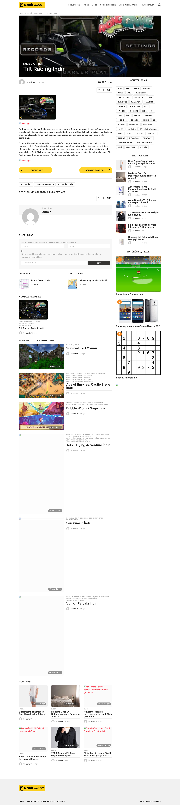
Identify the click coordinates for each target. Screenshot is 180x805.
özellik (143, 147)
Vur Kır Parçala (86, 596)
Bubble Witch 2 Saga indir (99, 404)
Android (69, 403)
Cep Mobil (61, 801)
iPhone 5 (148, 115)
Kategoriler (148, 5)
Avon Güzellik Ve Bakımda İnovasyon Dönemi (32, 757)
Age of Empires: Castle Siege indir (79, 375)
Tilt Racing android (45, 184)
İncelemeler (74, 5)
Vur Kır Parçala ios (73, 598)
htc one (121, 111)
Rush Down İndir (40, 280)
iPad (128, 115)
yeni (120, 147)
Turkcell (151, 134)
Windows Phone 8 (144, 143)
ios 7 (120, 115)
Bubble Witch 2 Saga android (77, 404)
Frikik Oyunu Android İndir (130, 294)
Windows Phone (125, 143)
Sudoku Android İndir (127, 377)
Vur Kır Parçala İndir (81, 603)
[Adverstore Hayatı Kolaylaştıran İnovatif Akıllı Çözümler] (98, 696)
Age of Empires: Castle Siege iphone (79, 381)
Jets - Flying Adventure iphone (78, 442)
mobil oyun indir (108, 5)
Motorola (147, 125)
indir (144, 111)
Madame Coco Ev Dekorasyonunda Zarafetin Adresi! (65, 714)
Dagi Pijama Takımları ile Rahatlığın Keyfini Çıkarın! (32, 712)
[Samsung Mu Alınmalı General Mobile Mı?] (138, 311)
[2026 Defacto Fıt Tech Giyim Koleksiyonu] (65, 737)
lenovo (146, 120)
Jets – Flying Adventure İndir (88, 445)
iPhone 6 (134, 120)
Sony (129, 134)
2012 (120, 88)
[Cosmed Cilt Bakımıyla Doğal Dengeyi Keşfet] (121, 241)
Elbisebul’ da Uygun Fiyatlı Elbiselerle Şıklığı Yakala (97, 754)
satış (120, 134)
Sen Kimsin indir (72, 520)
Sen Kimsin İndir (78, 523)
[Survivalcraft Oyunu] (41, 356)
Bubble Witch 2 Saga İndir (85, 408)
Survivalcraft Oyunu (81, 348)
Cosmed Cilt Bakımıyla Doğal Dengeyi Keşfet (143, 238)
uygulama (133, 138)
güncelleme (134, 106)
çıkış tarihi (131, 147)
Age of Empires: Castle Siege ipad (78, 379)
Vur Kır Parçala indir (101, 596)
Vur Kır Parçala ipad (89, 598)
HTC (146, 106)
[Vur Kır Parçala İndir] (41, 636)
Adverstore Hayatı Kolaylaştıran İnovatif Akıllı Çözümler (98, 714)
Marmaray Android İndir (94, 280)
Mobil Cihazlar (47, 801)
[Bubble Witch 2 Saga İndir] (41, 416)
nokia (120, 129)
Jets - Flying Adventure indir (77, 438)
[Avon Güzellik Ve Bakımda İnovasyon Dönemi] (33, 739)
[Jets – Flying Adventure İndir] (41, 474)
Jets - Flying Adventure (100, 434)
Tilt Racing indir (65, 184)
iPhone (137, 115)
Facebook (138, 97)
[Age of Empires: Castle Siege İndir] (41, 385)
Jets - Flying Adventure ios (99, 438)
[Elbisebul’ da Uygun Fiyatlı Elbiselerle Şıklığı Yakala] (98, 737)
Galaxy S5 (148, 102)
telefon (139, 134)
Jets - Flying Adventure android (78, 436)
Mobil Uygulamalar (128, 5)
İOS (67, 374)
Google (121, 106)
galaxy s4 (135, 102)
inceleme (134, 111)
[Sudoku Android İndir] (138, 352)
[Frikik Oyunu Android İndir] (138, 274)
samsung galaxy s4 (148, 129)
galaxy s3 (122, 102)
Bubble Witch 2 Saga (95, 403)
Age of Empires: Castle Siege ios (78, 377)
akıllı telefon (132, 88)
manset (121, 125)
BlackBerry (141, 93)
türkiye (121, 138)
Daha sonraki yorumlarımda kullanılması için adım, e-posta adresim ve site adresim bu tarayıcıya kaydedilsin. (61, 255)
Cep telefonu (124, 97)
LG (154, 120)
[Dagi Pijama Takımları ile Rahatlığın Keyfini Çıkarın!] (33, 696)
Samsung (131, 129)
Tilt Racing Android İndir (31, 328)
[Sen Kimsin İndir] (41, 554)
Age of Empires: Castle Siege (94, 374)
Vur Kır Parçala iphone (75, 600)
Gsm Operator (32, 801)
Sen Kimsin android (96, 518)
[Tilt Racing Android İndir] (33, 309)
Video (94, 5)
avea (129, 93)
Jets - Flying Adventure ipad (77, 440)
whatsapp (147, 138)
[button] (159, 5)
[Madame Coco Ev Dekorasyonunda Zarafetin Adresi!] (65, 696)
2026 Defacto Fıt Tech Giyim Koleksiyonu (63, 754)
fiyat (150, 97)
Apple (120, 93)
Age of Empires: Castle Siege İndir (88, 386)
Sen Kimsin (84, 518)
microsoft (134, 125)
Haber (86, 5)
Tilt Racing (26, 184)
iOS (152, 111)
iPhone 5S (122, 120)
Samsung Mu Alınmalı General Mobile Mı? (138, 326)
